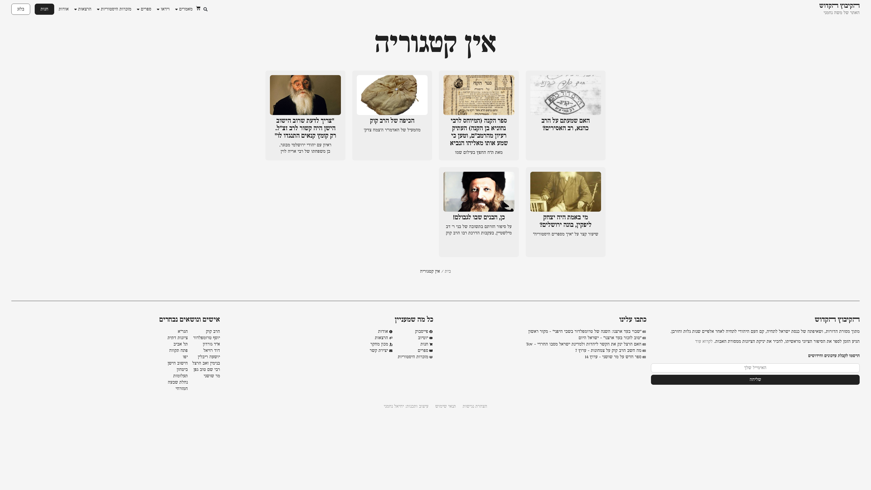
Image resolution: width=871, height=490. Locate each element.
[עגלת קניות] (198, 8)
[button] (205, 9)
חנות (44, 9)
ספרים (146, 9)
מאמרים (186, 9)
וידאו (165, 9)
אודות (64, 9)
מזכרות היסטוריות (116, 9)
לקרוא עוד (704, 341)
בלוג (20, 9)
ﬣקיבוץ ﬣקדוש (837, 320)
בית (448, 271)
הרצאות (84, 9)
